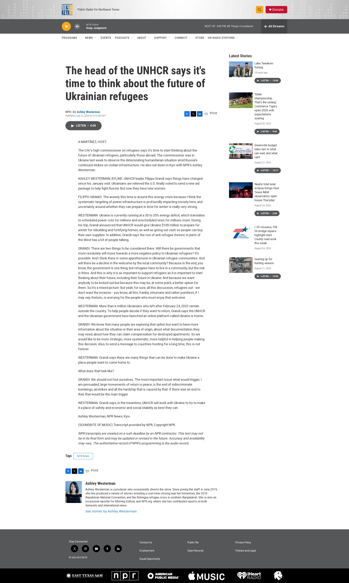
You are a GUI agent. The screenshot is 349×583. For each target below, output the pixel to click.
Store (199, 37)
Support (160, 37)
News (89, 37)
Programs (69, 37)
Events (106, 37)
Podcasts (122, 37)
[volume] (77, 26)
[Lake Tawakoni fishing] (241, 69)
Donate (278, 9)
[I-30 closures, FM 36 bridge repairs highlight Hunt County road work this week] (241, 233)
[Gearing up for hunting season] (241, 265)
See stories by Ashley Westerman (111, 511)
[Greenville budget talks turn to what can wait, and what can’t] (241, 151)
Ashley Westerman (88, 112)
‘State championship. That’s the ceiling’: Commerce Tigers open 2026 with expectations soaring (265, 106)
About (141, 37)
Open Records (195, 550)
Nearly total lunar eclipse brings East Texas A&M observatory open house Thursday (266, 192)
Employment (147, 550)
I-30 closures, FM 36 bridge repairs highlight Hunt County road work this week (265, 235)
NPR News (83, 456)
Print (213, 113)
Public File (193, 542)
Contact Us (146, 542)
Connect (181, 37)
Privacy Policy (243, 542)
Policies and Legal (245, 550)
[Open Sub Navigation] (80, 37)
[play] (66, 26)
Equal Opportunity (150, 559)
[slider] (83, 26)
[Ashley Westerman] (73, 492)
